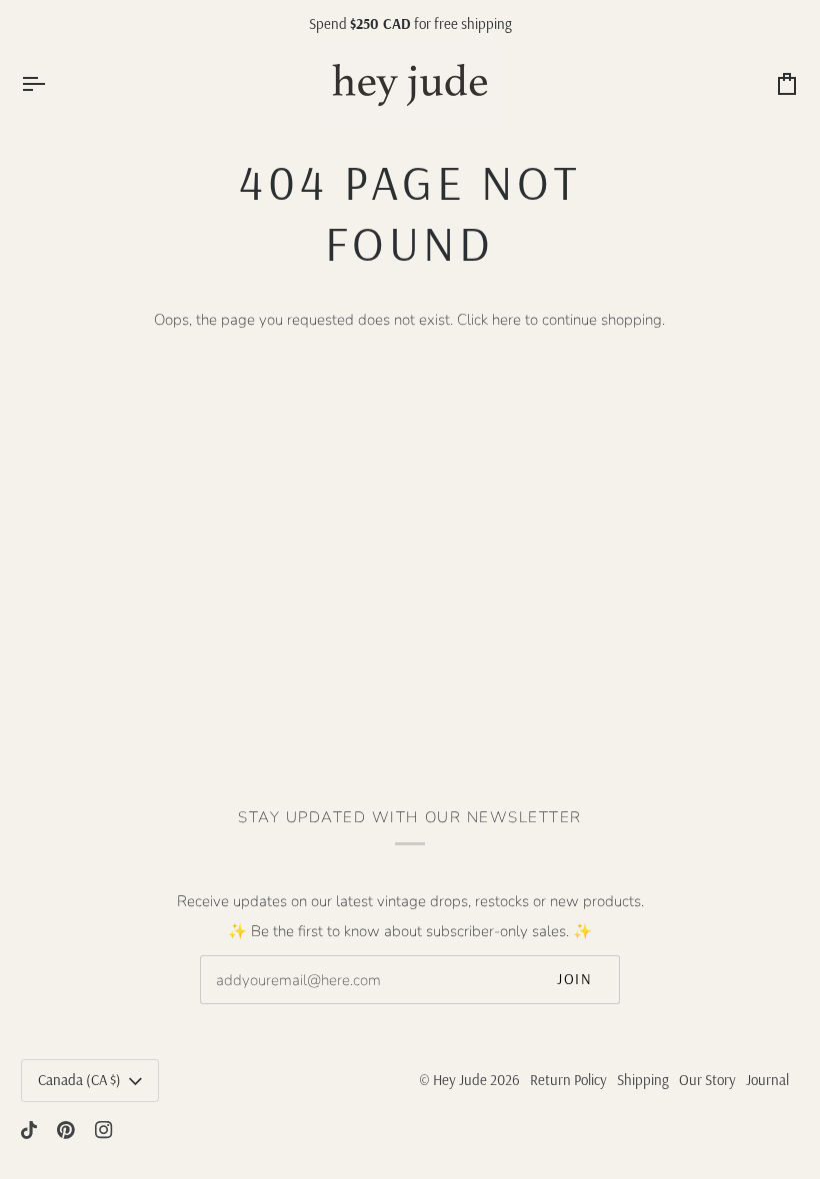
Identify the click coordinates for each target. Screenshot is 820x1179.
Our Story (707, 1079)
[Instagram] (104, 1130)
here (506, 320)
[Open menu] (51, 84)
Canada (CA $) (79, 1079)
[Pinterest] (66, 1130)
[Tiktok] (29, 1130)
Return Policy (568, 1079)
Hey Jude (460, 1079)
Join (574, 978)
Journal (767, 1079)
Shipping (643, 1079)
